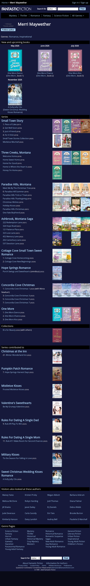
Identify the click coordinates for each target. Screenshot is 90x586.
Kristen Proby (31, 495)
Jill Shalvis (6, 507)
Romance (35, 15)
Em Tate (50, 513)
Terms (44, 565)
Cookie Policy (34, 565)
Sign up (84, 2)
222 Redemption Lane (12, 222)
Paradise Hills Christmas (13, 209)
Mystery (13, 15)
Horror (8, 536)
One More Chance (45, 73)
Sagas (48, 539)
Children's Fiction (75, 544)
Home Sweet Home (11, 159)
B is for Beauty (9, 330)
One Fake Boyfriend (11, 212)
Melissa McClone (9, 501)
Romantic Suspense (54, 536)
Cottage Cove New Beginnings (18, 261)
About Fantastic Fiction (33, 563)
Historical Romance (54, 533)
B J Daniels (51, 507)
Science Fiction (61, 15)
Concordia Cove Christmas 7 (17, 302)
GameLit (9, 541)
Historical (31, 536)
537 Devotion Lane (11, 243)
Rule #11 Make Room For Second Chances (24, 441)
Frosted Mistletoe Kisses (13, 389)
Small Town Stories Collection (16, 138)
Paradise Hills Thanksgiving (15, 198)
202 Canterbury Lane (12, 240)
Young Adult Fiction (76, 541)
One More (11, 75)
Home (5, 2)
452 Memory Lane (11, 236)
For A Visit (9, 135)
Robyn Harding (31, 501)
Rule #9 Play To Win (13, 424)
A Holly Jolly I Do (15, 107)
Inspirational (25, 36)
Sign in (75, 2)
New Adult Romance (54, 541)
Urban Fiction (74, 536)
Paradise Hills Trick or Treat (15, 195)
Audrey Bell (52, 519)
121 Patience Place (11, 229)
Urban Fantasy (11, 539)
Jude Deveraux (8, 513)
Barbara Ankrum (77, 495)
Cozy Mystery (33, 541)
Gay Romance (52, 544)
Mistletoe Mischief (11, 142)
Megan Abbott (53, 495)
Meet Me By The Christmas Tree (17, 188)
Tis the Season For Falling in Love (17, 458)
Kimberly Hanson (10, 519)
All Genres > (78, 15)
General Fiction (74, 531)
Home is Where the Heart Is (15, 166)
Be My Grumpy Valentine (14, 406)
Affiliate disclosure (55, 565)
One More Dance (15, 73)
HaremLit (9, 544)
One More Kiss (75, 73)
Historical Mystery (35, 539)
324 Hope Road (9, 226)
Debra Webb (75, 507)
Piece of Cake (10, 124)
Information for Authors (56, 563)
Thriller (23, 15)
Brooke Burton (76, 513)
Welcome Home (10, 156)
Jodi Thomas (52, 501)
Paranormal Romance (14, 546)
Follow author (8, 30)
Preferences (68, 565)
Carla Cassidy (31, 513)
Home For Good (10, 163)
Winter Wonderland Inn (16, 355)
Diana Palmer (76, 501)
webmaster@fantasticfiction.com (62, 568)
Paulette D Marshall (78, 519)
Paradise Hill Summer (14, 191)
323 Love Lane (9, 233)
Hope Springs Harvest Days (17, 372)
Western (31, 544)
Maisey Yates (8, 495)
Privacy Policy (23, 565)
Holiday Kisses (9, 205)
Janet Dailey (30, 507)
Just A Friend (10, 131)
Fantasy (47, 15)
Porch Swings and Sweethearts (16, 271)
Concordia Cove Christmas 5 (17, 299)
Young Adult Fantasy (14, 549)
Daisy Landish (31, 519)
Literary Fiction (74, 533)
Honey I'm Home (10, 170)
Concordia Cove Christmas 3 (17, 295)
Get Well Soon (11, 128)
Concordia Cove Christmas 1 (17, 288)
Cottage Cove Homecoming (17, 258)
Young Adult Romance (55, 546)
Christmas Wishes (11, 202)
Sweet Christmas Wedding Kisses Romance (15, 111)
